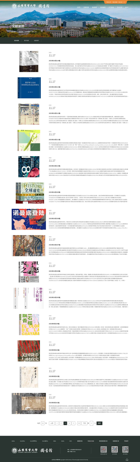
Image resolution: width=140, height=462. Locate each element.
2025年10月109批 (54, 192)
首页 (15, 32)
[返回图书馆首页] (31, 6)
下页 (84, 423)
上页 (52, 423)
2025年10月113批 (54, 87)
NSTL (70, 441)
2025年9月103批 (54, 350)
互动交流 (119, 7)
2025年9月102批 (54, 376)
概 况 (126, 7)
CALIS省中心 (45, 441)
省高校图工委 (116, 441)
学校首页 (126, 441)
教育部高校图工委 (103, 441)
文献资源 (86, 7)
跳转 (99, 423)
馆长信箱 (115, 2)
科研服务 (103, 7)
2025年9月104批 (54, 324)
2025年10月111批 (54, 139)
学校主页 (108, 2)
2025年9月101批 (54, 403)
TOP (127, 460)
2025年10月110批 (54, 166)
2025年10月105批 (54, 297)
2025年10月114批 (54, 61)
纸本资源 (27, 32)
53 (79, 423)
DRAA (54, 441)
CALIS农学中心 (33, 441)
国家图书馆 (79, 441)
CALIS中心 (22, 441)
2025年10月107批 (54, 245)
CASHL (62, 441)
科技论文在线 (91, 441)
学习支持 (111, 7)
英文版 (120, 2)
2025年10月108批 (54, 218)
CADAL (13, 441)
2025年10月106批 (54, 271)
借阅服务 (94, 7)
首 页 (78, 7)
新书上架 (34, 32)
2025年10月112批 (54, 113)
